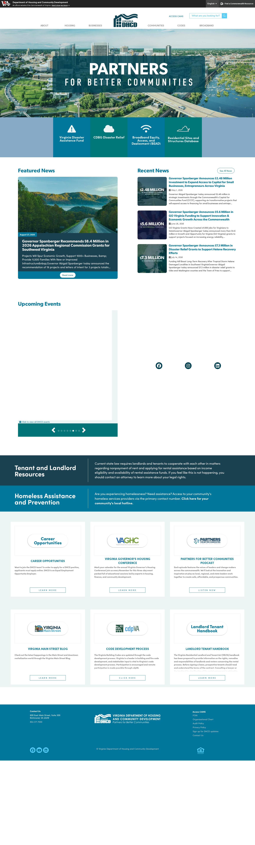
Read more (67, 275)
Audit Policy (198, 723)
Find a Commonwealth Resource (239, 4)
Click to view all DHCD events (36, 421)
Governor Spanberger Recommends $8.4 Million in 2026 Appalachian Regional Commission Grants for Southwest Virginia (66, 244)
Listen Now (207, 590)
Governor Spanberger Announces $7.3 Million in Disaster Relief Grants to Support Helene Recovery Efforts (202, 249)
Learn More (48, 590)
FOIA (195, 715)
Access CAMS (176, 16)
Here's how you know (60, 5)
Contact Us (198, 735)
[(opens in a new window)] (32, 751)
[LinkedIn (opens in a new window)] (217, 366)
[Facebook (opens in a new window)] (159, 366)
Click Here (127, 678)
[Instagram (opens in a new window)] (188, 366)
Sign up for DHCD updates (205, 731)
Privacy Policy (199, 727)
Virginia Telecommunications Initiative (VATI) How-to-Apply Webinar (68, 379)
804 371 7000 (36, 721)
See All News (226, 170)
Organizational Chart (203, 719)
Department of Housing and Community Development (40, 2)
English (212, 4)
